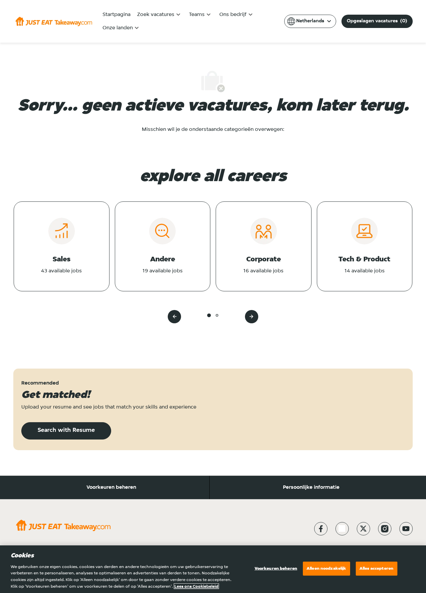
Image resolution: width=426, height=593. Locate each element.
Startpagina (116, 14)
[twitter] (363, 528)
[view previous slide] (174, 316)
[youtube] (406, 528)
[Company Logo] (53, 21)
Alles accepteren (376, 568)
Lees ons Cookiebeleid (196, 586)
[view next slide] (251, 316)
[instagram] (384, 528)
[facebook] (320, 528)
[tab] (209, 315)
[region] (213, 569)
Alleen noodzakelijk (326, 568)
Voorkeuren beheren (111, 487)
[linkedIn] (342, 528)
